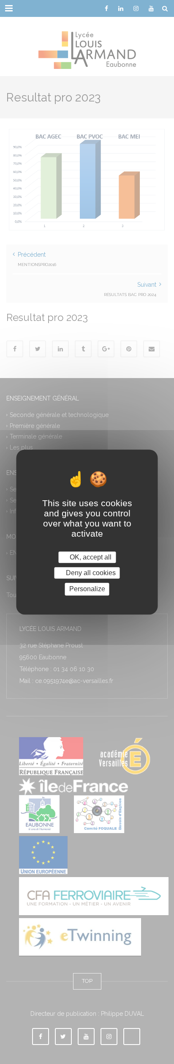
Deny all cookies (90, 572)
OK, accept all (89, 557)
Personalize (87, 589)
